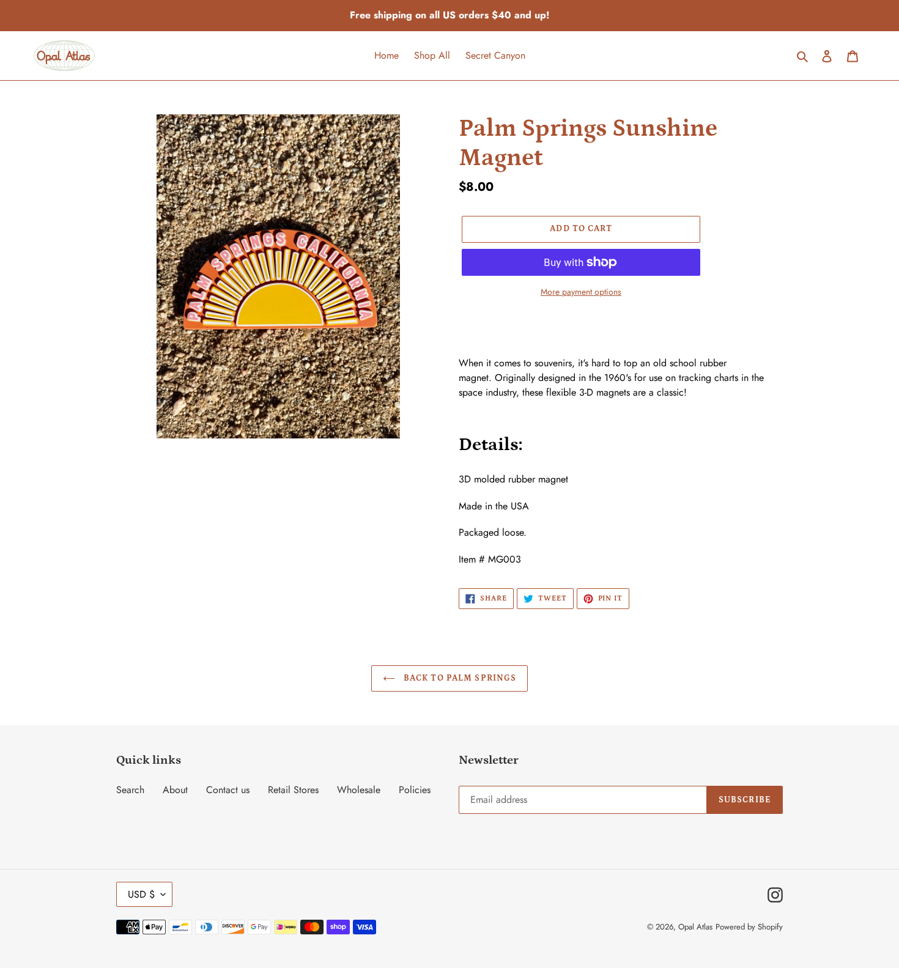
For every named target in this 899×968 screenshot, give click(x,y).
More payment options (581, 292)
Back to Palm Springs (459, 678)
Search (130, 790)
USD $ (141, 894)
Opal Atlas (695, 927)
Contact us (228, 790)
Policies (415, 790)
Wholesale (358, 790)
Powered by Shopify (749, 927)
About (175, 790)
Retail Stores (293, 790)
